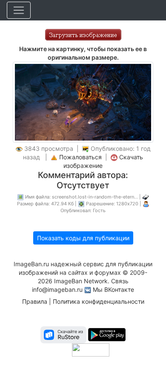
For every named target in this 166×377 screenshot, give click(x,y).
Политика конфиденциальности (98, 301)
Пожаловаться (80, 157)
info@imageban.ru (57, 289)
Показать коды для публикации (83, 238)
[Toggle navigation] (19, 10)
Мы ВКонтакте (113, 289)
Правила (34, 301)
